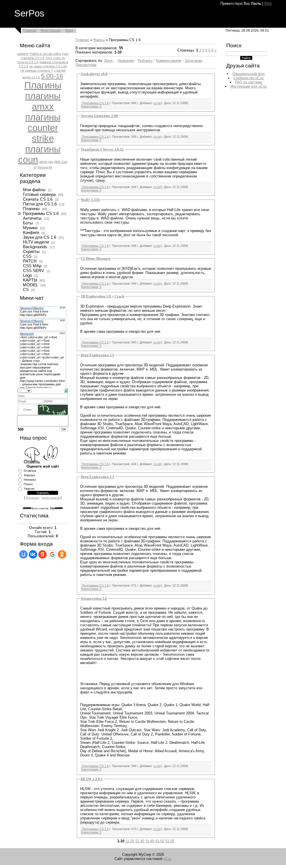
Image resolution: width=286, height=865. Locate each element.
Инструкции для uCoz (248, 86)
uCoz (167, 859)
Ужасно (29, 488)
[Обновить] (66, 390)
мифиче (23, 53)
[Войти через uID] (23, 554)
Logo (27, 275)
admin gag (46, 161)
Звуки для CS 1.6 (39, 237)
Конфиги (31, 232)
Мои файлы (34, 189)
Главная (29, 30)
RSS (268, 3)
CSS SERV (33, 270)
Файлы (99, 40)
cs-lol (157, 103)
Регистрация (50, 30)
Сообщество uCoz (248, 78)
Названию (126, 60)
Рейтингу (145, 60)
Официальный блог (248, 74)
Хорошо (29, 475)
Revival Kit (45, 167)
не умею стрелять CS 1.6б (48, 66)
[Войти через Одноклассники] (62, 554)
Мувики (30, 228)
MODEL (30, 285)
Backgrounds (35, 247)
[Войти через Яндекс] (42, 554)
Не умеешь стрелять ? (36, 70)
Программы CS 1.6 (41, 213)
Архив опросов (51, 497)
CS (26, 289)
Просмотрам (85, 65)
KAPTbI (30, 280)
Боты (28, 223)
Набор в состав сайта (45, 53)
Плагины (42, 85)
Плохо (28, 484)
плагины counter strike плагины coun (39, 138)
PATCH (30, 261)
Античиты (32, 218)
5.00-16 (52, 76)
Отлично (30, 470)
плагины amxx (43, 101)
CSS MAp (32, 266)
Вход (69, 30)
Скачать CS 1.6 (38, 199)
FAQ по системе (248, 82)
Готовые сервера (39, 194)
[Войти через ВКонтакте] (33, 554)
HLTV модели (36, 242)
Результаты (32, 497)
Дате (108, 60)
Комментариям (168, 60)
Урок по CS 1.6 (27, 62)
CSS (27, 256)
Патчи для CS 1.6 (40, 204)
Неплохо (30, 479)
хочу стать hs (55, 58)
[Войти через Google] (52, 554)
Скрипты (31, 251)
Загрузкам (193, 60)
